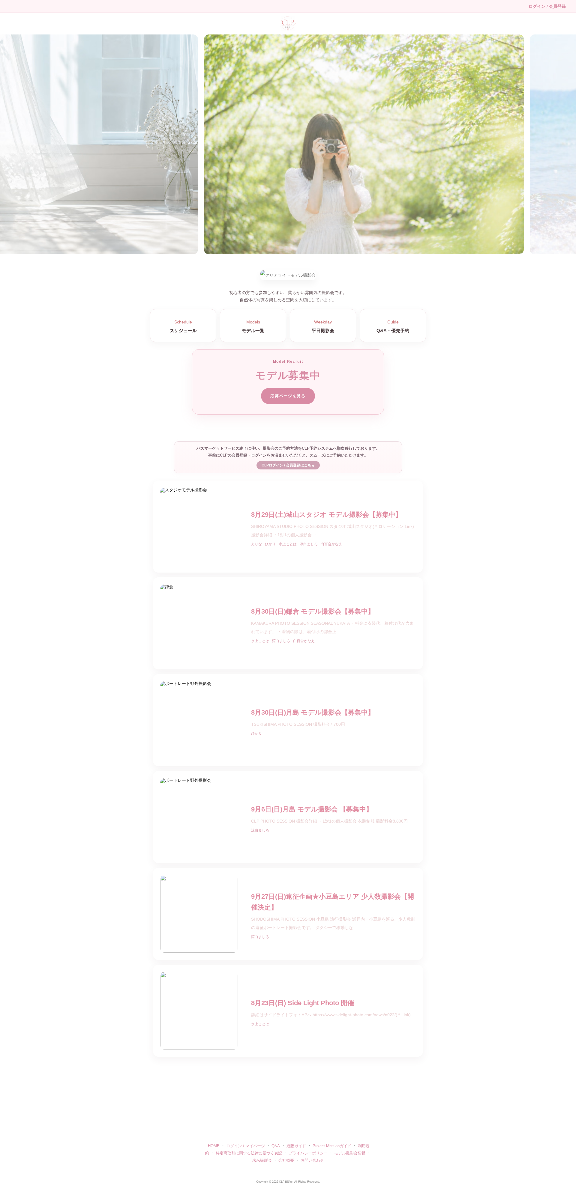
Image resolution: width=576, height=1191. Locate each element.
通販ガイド (296, 1146)
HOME (214, 1146)
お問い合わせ (312, 1160)
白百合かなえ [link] (331, 544)
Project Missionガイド (332, 1146)
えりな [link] (256, 544)
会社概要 (286, 1160)
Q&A (276, 1146)
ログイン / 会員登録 (547, 6)
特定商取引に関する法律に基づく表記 (249, 1153)
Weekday (323, 326)
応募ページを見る (287, 396)
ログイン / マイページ (245, 1146)
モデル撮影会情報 (349, 1153)
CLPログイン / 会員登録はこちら (288, 465)
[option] (288, 144)
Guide (392, 326)
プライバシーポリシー (308, 1153)
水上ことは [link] (288, 544)
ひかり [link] (270, 544)
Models (253, 326)
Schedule (183, 326)
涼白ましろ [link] (309, 544)
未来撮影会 (262, 1160)
